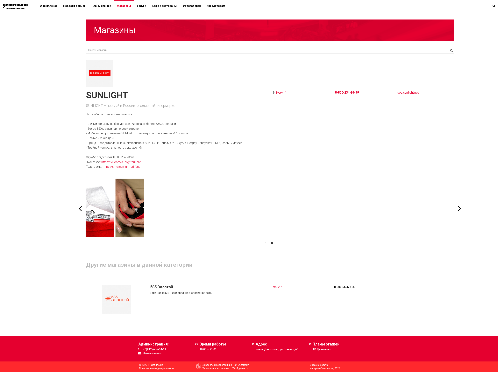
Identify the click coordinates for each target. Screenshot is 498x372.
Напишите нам (152, 353)
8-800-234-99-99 (347, 92)
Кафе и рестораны (164, 5)
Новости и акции (74, 5)
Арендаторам (216, 5)
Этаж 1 (280, 92)
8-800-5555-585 (344, 287)
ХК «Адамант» (242, 365)
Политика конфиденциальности (156, 368)
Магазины (124, 5)
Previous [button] (80, 206)
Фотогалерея (191, 5)
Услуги (141, 5)
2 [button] (272, 243)
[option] (115, 208)
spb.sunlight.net (408, 92)
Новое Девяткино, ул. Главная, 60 (277, 349)
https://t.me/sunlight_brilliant (121, 166)
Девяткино (324, 349)
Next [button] (459, 206)
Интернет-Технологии (321, 368)
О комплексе (48, 5)
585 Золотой (161, 287)
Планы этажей (101, 5)
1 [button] (266, 243)
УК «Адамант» (240, 368)
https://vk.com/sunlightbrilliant (121, 162)
